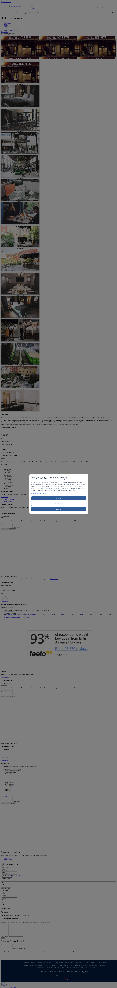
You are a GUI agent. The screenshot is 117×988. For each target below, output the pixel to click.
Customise (58, 504)
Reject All (58, 509)
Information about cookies (39, 493)
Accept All (59, 498)
